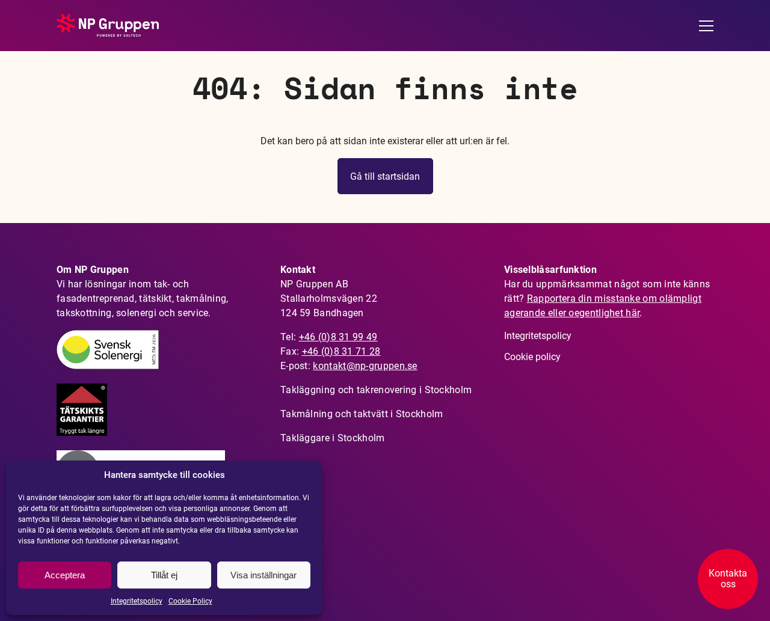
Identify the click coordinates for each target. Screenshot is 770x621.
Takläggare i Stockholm (332, 438)
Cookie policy (532, 357)
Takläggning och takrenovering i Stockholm (376, 390)
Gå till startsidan (385, 176)
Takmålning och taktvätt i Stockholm (361, 414)
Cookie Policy (190, 601)
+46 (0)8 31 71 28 (341, 351)
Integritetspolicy (136, 601)
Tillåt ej (164, 575)
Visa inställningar (263, 575)
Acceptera (65, 575)
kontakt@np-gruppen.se (365, 366)
